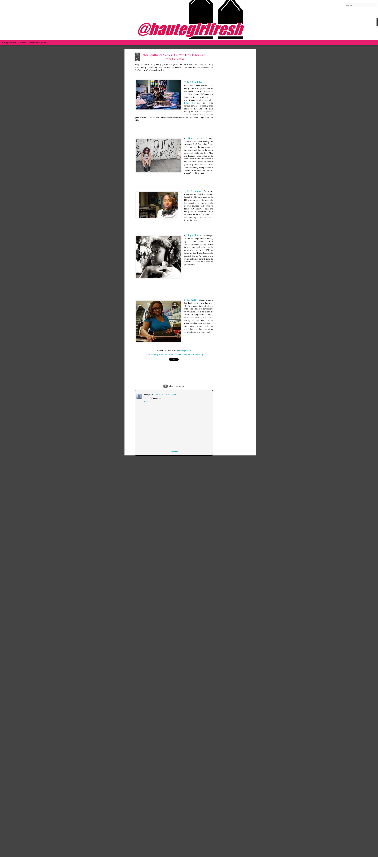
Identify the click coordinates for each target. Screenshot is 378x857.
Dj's (173, 354)
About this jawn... (37, 42)
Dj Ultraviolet (194, 82)
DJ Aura (191, 299)
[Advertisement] (229, 99)
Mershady (199, 354)
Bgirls (167, 354)
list (192, 354)
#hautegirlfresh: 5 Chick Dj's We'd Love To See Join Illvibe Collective (174, 57)
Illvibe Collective (183, 354)
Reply (145, 401)
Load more (174, 451)
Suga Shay (193, 235)
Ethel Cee (189, 103)
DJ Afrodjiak (194, 191)
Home (23, 42)
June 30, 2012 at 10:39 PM (165, 394)
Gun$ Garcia (195, 138)
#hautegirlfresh (157, 354)
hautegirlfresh (185, 351)
